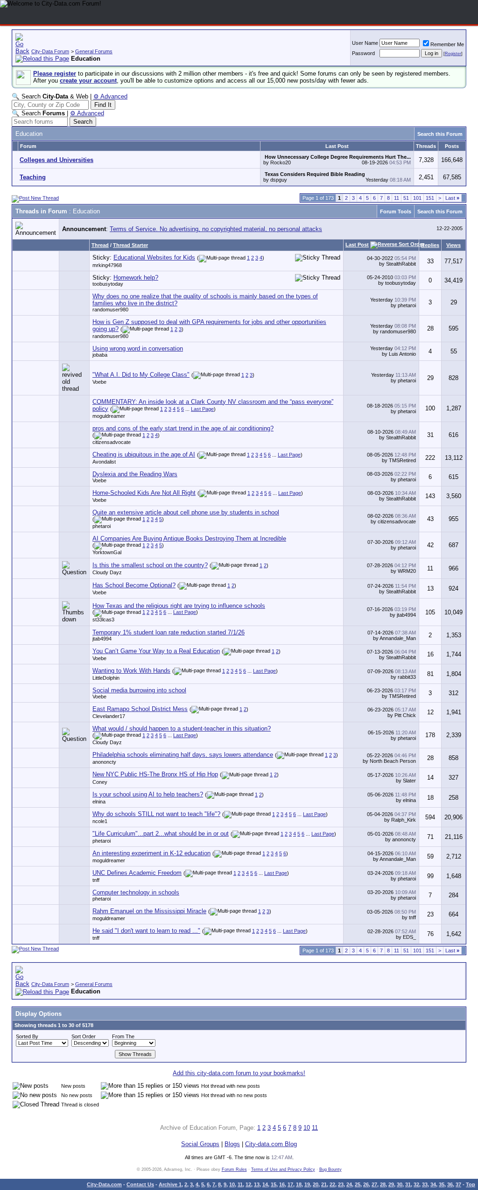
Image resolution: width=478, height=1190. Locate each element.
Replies (430, 245)
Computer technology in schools (135, 892)
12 (248, 1184)
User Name (365, 43)
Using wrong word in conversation (137, 348)
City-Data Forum (50, 51)
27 (374, 1184)
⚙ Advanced (110, 96)
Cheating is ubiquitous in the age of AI (143, 454)
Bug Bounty (330, 1169)
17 (290, 1184)
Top (470, 1184)
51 (406, 198)
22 (332, 1184)
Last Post (357, 244)
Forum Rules (234, 1169)
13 (257, 1184)
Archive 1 (170, 1184)
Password (363, 53)
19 (307, 1184)
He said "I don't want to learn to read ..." (146, 930)
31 (408, 1184)
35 (441, 1184)
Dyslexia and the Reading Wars (134, 474)
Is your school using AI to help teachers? (147, 794)
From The (123, 1036)
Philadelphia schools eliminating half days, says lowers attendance (182, 754)
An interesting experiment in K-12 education (151, 853)
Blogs (232, 1144)
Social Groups (200, 1144)
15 (273, 1184)
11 (396, 198)
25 (357, 1184)
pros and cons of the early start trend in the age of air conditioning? (183, 428)
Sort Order (83, 1036)
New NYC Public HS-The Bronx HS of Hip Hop (155, 774)
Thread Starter (130, 245)
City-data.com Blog (271, 1144)
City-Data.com (104, 1184)
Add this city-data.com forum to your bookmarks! (239, 1073)
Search (82, 121)
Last (452, 198)
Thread (100, 245)
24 (349, 1184)
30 (399, 1184)
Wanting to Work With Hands (131, 670)
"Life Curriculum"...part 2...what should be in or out (160, 833)
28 (383, 1184)
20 (315, 1184)
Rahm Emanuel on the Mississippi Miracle (149, 911)
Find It (103, 104)
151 (430, 198)
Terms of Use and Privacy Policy (283, 1169)
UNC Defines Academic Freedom (137, 872)
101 (417, 198)
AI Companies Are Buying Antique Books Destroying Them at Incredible (189, 538)
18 (299, 1184)
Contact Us (140, 1184)
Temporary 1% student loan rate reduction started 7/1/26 (168, 632)
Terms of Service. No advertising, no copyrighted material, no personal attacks (216, 228)
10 (306, 1127)
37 (458, 1184)
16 (282, 1184)
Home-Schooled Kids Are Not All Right (144, 492)
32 (416, 1184)
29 (391, 1184)
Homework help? (135, 277)
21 (324, 1184)
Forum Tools (395, 211)
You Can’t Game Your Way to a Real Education (156, 651)
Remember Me (447, 44)
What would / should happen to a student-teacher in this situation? (181, 728)
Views (453, 245)
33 (425, 1184)
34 (433, 1184)
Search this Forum (440, 134)
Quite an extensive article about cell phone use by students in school (185, 512)
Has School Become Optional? (134, 585)
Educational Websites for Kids (154, 257)
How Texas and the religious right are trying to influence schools (178, 605)
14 (265, 1184)
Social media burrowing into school (139, 690)
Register (453, 53)
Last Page (202, 409)
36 (450, 1184)
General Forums (93, 51)
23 (341, 1184)
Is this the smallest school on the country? (150, 565)
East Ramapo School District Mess (140, 708)
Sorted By (27, 1036)
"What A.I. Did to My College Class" (141, 374)
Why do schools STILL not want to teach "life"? (156, 813)
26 (366, 1184)
